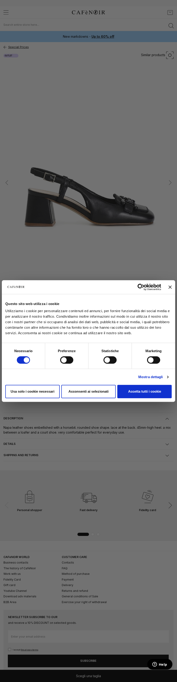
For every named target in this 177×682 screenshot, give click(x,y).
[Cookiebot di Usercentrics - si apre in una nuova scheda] (141, 287)
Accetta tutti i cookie (144, 391)
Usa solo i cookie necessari (32, 391)
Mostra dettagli (150, 377)
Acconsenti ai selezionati (88, 391)
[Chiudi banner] (170, 287)
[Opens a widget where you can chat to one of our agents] (159, 664)
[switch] (66, 360)
